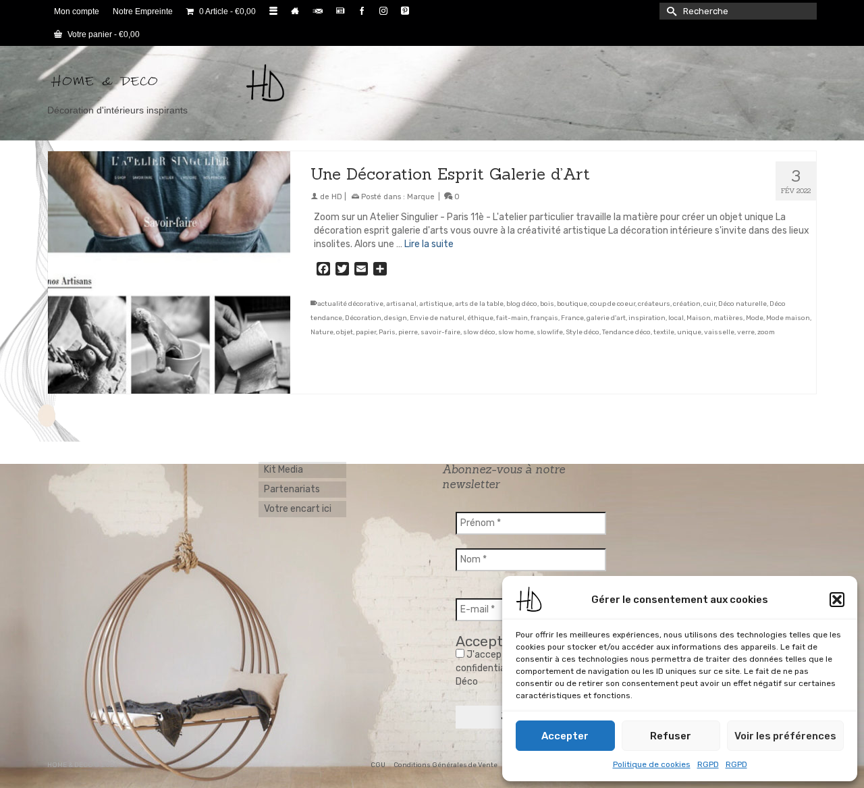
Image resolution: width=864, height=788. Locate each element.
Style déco (582, 332)
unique (689, 332)
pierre (408, 332)
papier (366, 332)
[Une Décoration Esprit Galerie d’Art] (169, 272)
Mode (754, 318)
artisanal (401, 304)
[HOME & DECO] (168, 83)
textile (663, 332)
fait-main (512, 318)
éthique (480, 318)
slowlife (550, 332)
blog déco (521, 304)
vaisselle (719, 332)
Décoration (363, 318)
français (544, 318)
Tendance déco (626, 332)
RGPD (708, 764)
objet (344, 332)
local (676, 318)
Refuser (670, 736)
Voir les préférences (785, 736)
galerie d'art (606, 318)
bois (547, 304)
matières (728, 318)
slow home (516, 332)
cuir (709, 304)
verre (746, 332)
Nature (321, 332)
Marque (421, 196)
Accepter (565, 736)
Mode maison (788, 318)
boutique (572, 304)
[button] (837, 599)
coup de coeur (612, 304)
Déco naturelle (742, 304)
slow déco (479, 332)
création (687, 304)
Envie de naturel (437, 318)
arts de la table (479, 304)
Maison (698, 318)
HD (336, 196)
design (395, 318)
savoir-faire (440, 332)
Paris (387, 332)
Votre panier (102, 34)
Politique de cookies (652, 764)
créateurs (654, 304)
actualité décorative (350, 304)
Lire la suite (429, 244)
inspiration (647, 318)
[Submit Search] (669, 11)
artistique (435, 304)
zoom (766, 332)
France (572, 318)
